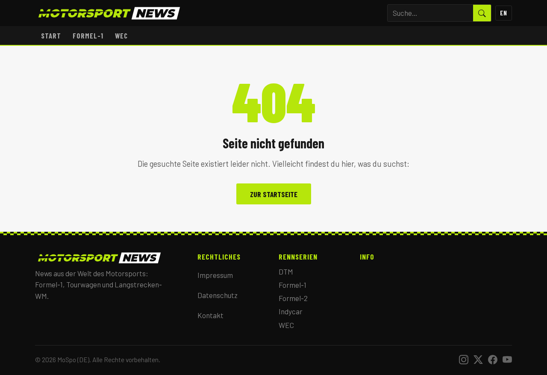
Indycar (291, 311)
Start (51, 35)
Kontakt (210, 315)
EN (503, 13)
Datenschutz (217, 295)
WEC (121, 35)
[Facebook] (492, 359)
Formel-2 (293, 298)
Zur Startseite (273, 194)
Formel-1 (88, 35)
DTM (286, 271)
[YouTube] (507, 359)
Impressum (215, 275)
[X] (478, 359)
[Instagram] (463, 359)
